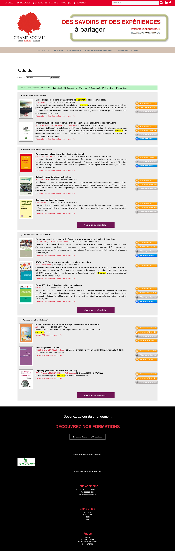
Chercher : (22, 77)
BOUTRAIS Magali (42, 125)
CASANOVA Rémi (42, 202)
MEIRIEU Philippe (56, 373)
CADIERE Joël (41, 287)
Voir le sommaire (69, 116)
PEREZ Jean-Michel (43, 264)
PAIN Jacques (70, 373)
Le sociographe (41, 102)
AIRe (37, 327)
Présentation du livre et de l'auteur (48, 116)
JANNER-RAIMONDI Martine (60, 241)
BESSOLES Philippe (56, 350)
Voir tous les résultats (95, 224)
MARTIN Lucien (41, 373)
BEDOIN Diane (41, 241)
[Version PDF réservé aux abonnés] (48, 335)
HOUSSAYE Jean (42, 179)
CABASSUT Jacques (43, 156)
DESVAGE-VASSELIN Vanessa (63, 125)
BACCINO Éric (41, 350)
